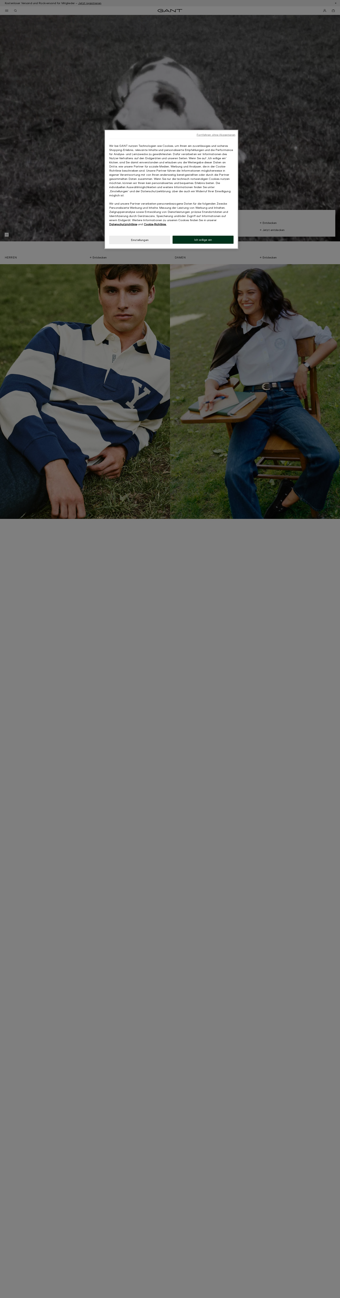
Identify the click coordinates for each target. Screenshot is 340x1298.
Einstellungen (140, 240)
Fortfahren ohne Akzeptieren (216, 134)
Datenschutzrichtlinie (123, 224)
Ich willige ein (203, 239)
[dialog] (171, 189)
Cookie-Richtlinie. (155, 224)
